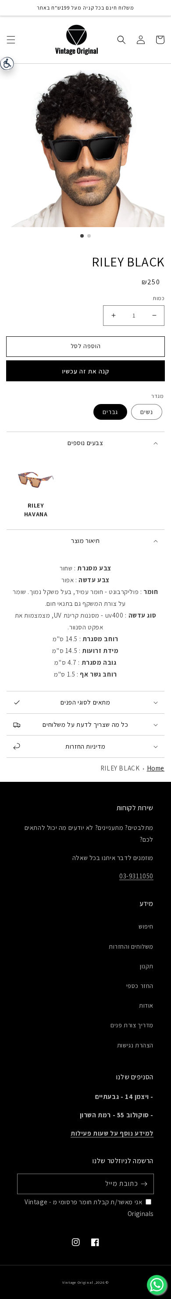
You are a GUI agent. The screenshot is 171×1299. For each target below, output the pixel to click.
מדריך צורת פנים (131, 1025)
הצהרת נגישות (135, 1045)
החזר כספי (139, 986)
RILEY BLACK (120, 768)
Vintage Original (77, 1282)
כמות (158, 298)
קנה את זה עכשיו (85, 371)
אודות (146, 1005)
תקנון (146, 966)
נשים (146, 412)
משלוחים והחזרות (131, 946)
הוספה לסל (86, 346)
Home (155, 768)
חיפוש (146, 926)
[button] (11, 39)
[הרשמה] (143, 1183)
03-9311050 (136, 876)
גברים (110, 412)
